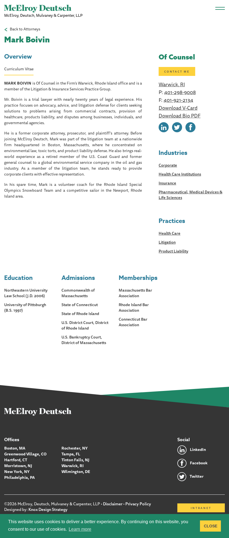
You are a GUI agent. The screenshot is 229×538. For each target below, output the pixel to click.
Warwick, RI (172, 84)
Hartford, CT (15, 460)
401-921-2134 (178, 100)
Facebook (198, 463)
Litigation (167, 242)
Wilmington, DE (75, 472)
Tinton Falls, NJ (75, 460)
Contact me (177, 71)
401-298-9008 (180, 92)
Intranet (201, 508)
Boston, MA (14, 448)
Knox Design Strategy (48, 509)
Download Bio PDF (180, 115)
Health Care (169, 233)
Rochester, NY (74, 448)
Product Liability (173, 251)
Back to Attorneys (25, 29)
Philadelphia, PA (19, 477)
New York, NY (17, 472)
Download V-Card (178, 108)
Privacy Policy (138, 503)
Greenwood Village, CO (25, 454)
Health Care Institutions (180, 174)
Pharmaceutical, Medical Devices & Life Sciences (190, 195)
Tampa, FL (70, 454)
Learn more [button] (80, 529)
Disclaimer (112, 503)
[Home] (37, 411)
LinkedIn (198, 449)
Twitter (197, 476)
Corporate (168, 165)
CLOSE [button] (210, 526)
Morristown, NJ (18, 466)
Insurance (167, 183)
